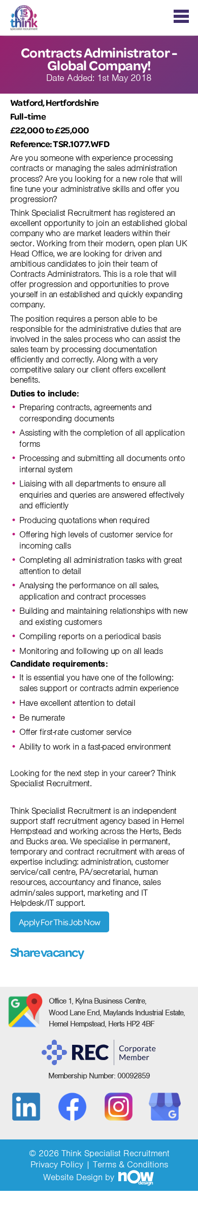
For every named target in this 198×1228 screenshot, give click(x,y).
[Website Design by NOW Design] (135, 1177)
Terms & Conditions (130, 1164)
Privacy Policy (56, 1164)
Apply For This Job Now (60, 922)
